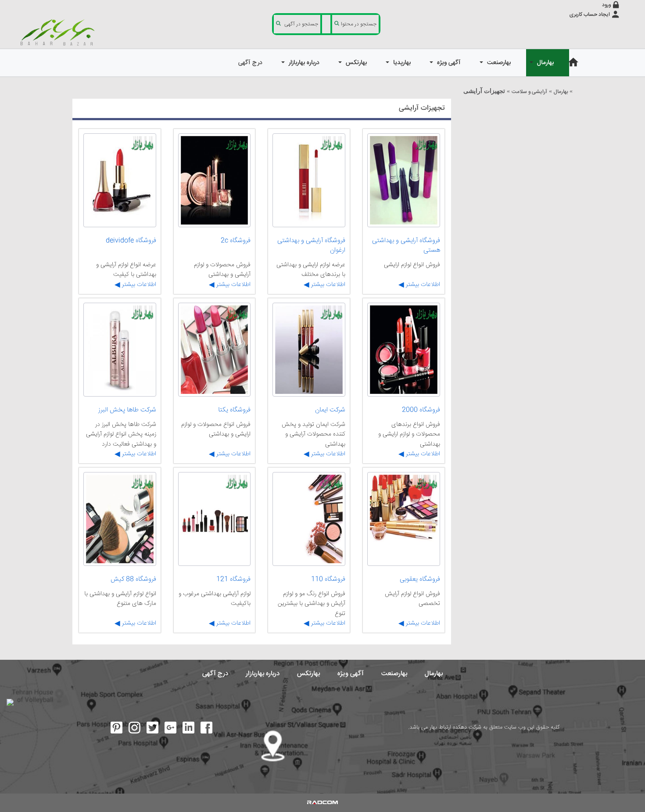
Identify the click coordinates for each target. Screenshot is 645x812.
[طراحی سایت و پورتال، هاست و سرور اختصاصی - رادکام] (322, 803)
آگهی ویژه (350, 674)
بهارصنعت (394, 674)
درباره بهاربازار (263, 674)
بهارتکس (308, 674)
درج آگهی (215, 674)
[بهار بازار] (59, 32)
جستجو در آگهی (301, 24)
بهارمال (561, 92)
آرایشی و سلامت (529, 92)
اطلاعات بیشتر (422, 285)
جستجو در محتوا (358, 24)
